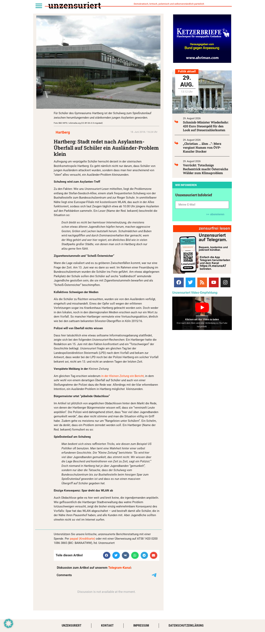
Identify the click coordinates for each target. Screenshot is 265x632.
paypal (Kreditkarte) (82, 538)
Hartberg (63, 132)
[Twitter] (190, 282)
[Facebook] (179, 282)
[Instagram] (225, 282)
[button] (38, 5)
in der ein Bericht (122, 376)
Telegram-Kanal (119, 567)
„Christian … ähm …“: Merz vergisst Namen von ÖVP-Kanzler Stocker (202, 147)
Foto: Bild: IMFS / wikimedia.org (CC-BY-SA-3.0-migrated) (78, 123)
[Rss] (202, 282)
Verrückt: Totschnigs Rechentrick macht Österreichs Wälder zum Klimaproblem (205, 169)
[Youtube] (214, 282)
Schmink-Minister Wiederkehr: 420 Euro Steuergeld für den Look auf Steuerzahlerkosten (206, 126)
